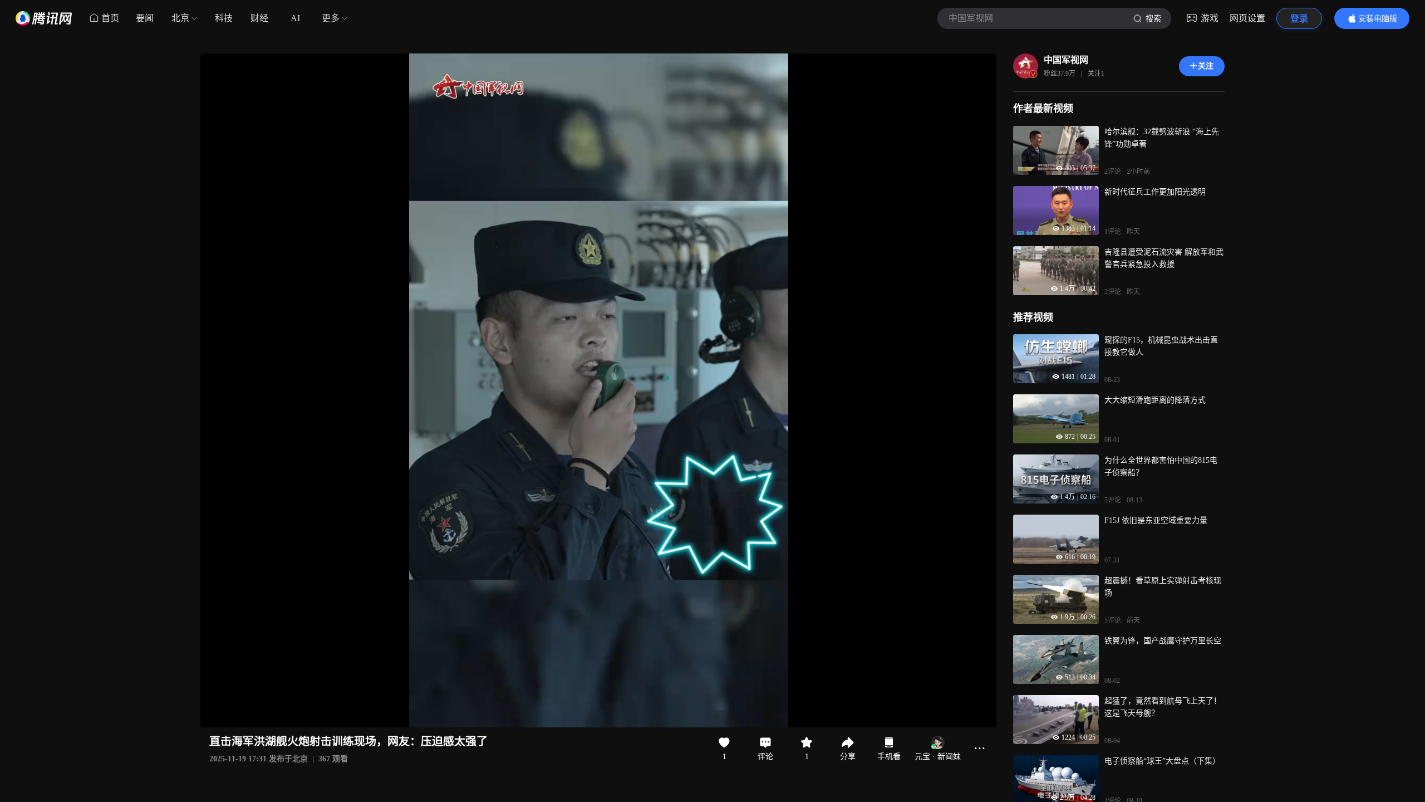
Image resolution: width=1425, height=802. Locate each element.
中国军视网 (1066, 60)
